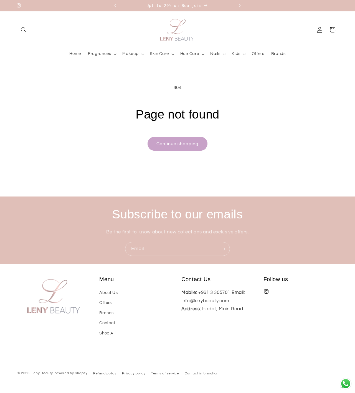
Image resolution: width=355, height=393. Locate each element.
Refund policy (104, 373)
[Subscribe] (223, 249)
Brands (106, 313)
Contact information (202, 373)
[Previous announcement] (115, 5)
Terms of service (165, 373)
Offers (105, 303)
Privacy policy (133, 373)
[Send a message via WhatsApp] (345, 383)
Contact (107, 323)
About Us (108, 293)
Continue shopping (177, 144)
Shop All (107, 333)
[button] (23, 29)
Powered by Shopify (70, 373)
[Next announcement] (240, 5)
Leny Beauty (42, 373)
